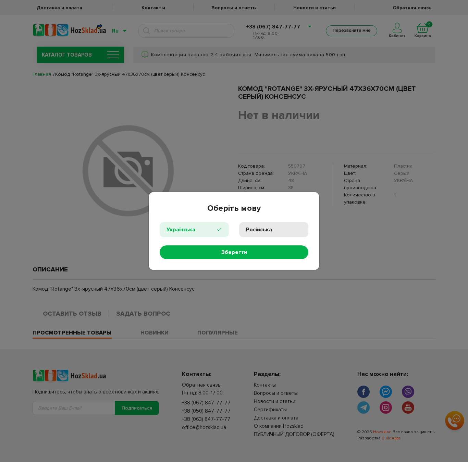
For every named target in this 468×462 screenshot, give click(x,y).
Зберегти (234, 252)
